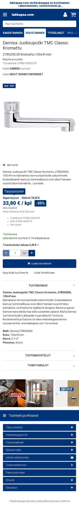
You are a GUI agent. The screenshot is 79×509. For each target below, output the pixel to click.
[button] (13, 59)
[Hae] (72, 24)
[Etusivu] (22, 14)
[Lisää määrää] (31, 253)
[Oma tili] (65, 15)
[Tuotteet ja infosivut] (6, 14)
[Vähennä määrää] (6, 253)
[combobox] (39, 24)
